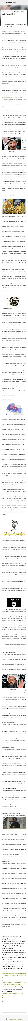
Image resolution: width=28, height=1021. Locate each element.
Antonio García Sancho (9, 22)
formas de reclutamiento (7, 97)
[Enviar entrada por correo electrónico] (2, 998)
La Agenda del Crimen (10, 2)
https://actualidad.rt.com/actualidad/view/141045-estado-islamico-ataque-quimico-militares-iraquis (14, 985)
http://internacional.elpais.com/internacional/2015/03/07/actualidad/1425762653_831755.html (14, 975)
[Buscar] (26, 2)
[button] (2, 18)
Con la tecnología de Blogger (14, 1019)
